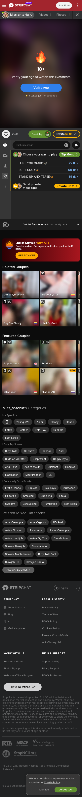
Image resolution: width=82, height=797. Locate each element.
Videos (45, 14)
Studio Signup (12, 668)
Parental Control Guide (55, 635)
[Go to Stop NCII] (25, 753)
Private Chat (65, 186)
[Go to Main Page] (25, 5)
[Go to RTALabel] (7, 743)
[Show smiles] (66, 145)
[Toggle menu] (4, 5)
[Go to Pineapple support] (6, 753)
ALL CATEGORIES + (18, 569)
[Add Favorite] (6, 134)
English (64, 588)
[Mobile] (7, 422)
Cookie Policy (52, 782)
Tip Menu (67, 154)
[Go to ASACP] (22, 743)
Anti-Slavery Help (52, 642)
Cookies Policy (51, 628)
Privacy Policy (50, 607)
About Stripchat (16, 607)
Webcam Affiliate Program (18, 675)
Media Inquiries (16, 628)
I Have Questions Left (22, 686)
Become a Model (13, 661)
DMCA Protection (52, 675)
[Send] (76, 145)
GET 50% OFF (26, 255)
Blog (10, 614)
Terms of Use (50, 614)
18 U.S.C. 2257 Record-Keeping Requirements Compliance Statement (35, 767)
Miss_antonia (13, 408)
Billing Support (50, 668)
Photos (63, 14)
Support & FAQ (50, 661)
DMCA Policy (49, 621)
